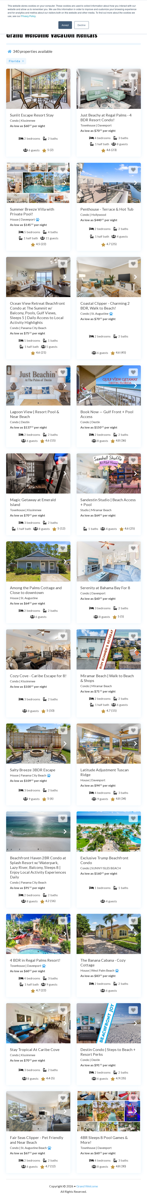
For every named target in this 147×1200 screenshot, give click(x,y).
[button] (11, 89)
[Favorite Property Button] (62, 75)
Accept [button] (65, 25)
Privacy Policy (28, 16)
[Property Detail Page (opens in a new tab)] (38, 89)
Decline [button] (82, 25)
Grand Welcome (87, 1186)
